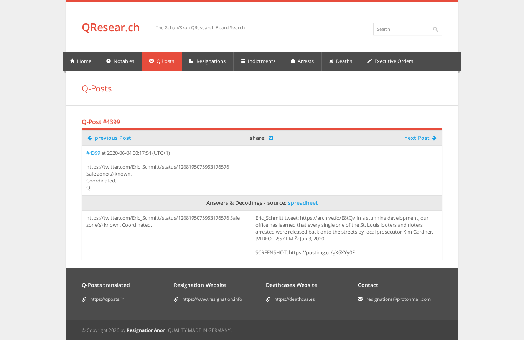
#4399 (93, 152)
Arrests (305, 61)
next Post (417, 137)
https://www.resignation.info (212, 299)
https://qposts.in (107, 299)
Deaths (343, 61)
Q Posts (164, 61)
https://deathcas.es (294, 299)
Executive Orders (393, 61)
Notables (123, 61)
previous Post (112, 137)
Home (83, 61)
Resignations (210, 61)
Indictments (261, 61)
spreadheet (303, 202)
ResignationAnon (146, 330)
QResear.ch (111, 27)
